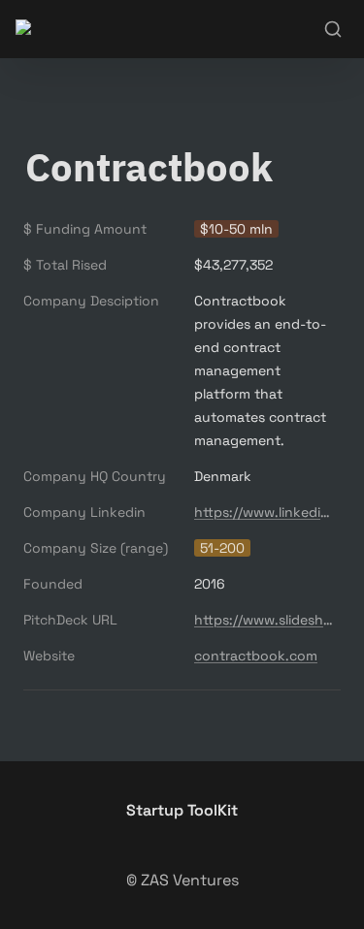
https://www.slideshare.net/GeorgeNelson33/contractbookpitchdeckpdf (263, 619)
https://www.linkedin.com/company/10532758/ (263, 512)
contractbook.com (255, 655)
